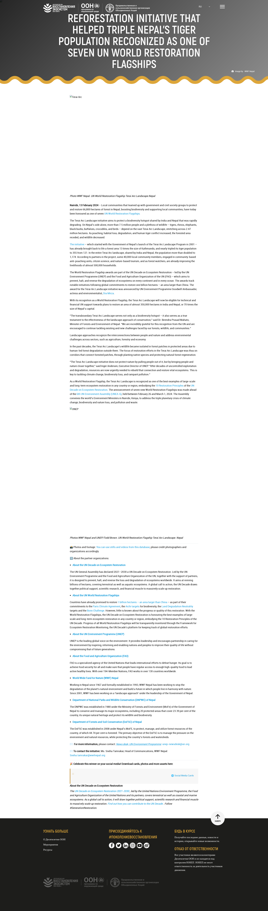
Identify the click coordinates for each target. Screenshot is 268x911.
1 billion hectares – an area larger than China (142, 602)
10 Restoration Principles (169, 385)
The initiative (77, 244)
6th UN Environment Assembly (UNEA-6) (99, 394)
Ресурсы (47, 849)
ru (200, 6)
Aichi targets (132, 606)
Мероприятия (50, 844)
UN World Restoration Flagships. (122, 213)
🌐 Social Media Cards (182, 775)
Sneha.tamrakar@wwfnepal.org (87, 755)
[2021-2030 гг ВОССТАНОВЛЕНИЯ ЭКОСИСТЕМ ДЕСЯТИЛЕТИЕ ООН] (96, 11)
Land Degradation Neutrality (177, 606)
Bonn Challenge (95, 610)
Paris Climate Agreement (106, 606)
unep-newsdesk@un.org (175, 744)
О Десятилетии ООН (54, 839)
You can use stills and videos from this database (123, 547)
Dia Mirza (108, 293)
